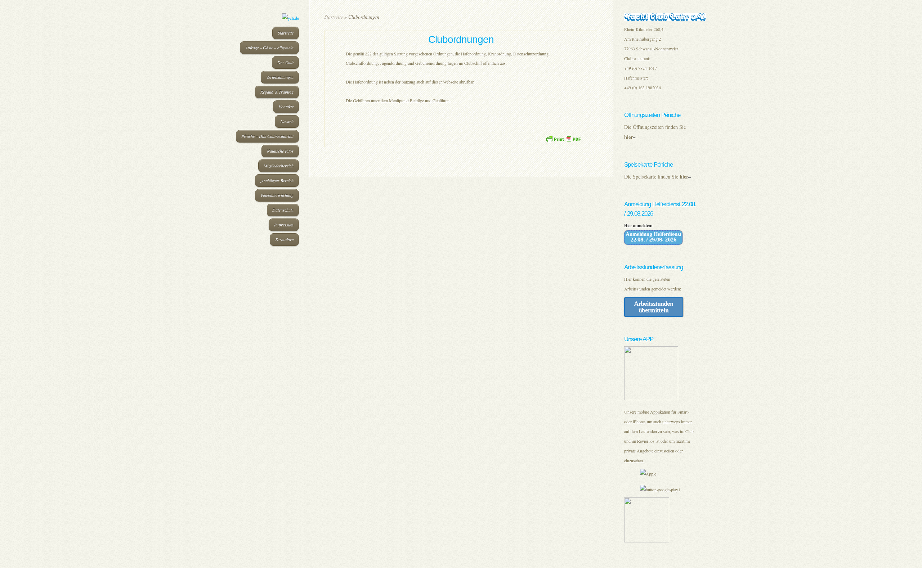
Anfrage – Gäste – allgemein (269, 47)
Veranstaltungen (280, 77)
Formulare (284, 239)
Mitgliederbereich (279, 165)
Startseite (286, 33)
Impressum (284, 224)
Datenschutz (283, 210)
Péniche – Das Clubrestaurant (267, 136)
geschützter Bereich (277, 180)
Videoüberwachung (277, 195)
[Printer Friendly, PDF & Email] (563, 138)
